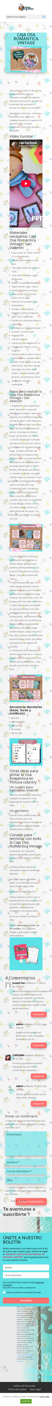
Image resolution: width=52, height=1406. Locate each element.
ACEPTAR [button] (26, 1401)
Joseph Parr (19, 983)
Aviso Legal (35, 1389)
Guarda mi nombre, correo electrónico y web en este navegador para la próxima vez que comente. (25, 1191)
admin (19, 1024)
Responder (38, 1014)
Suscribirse (26, 1300)
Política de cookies (17, 1389)
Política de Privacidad (24, 1385)
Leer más (44, 1396)
